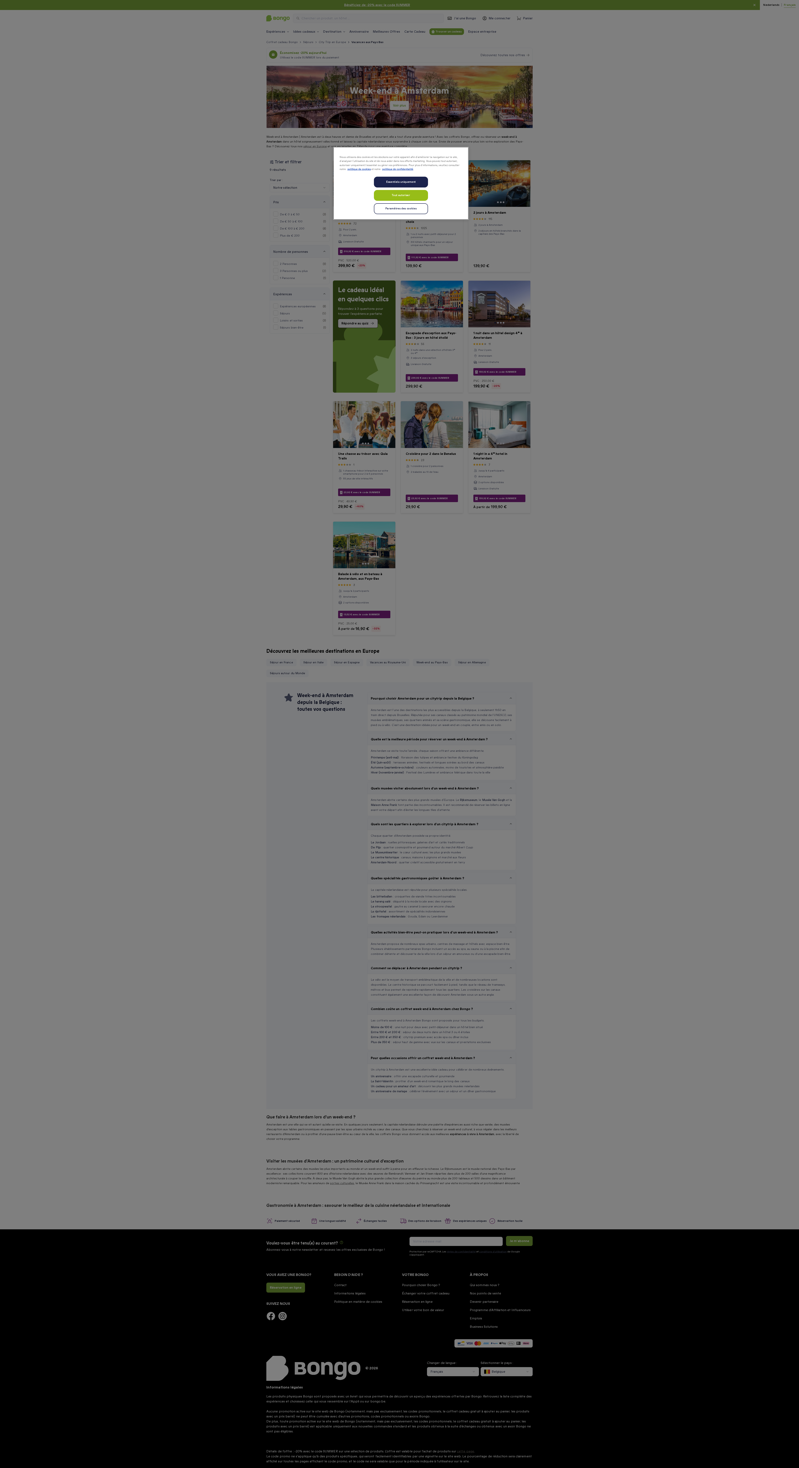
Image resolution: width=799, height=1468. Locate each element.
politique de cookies (359, 169)
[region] (401, 183)
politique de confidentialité (397, 169)
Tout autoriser (401, 195)
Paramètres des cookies (401, 208)
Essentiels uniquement (401, 182)
